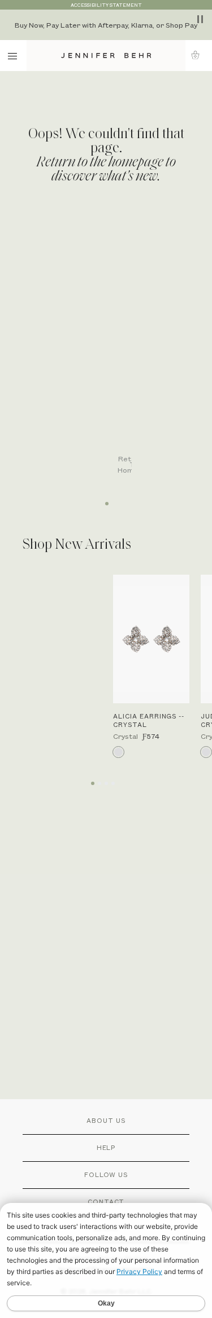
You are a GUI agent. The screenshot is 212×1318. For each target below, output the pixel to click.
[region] (106, 25)
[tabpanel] (112, 350)
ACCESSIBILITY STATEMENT (106, 5)
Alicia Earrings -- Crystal (148, 720)
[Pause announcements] (200, 19)
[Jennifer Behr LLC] (106, 55)
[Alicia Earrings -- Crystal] (151, 639)
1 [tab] (106, 499)
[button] (198, 55)
